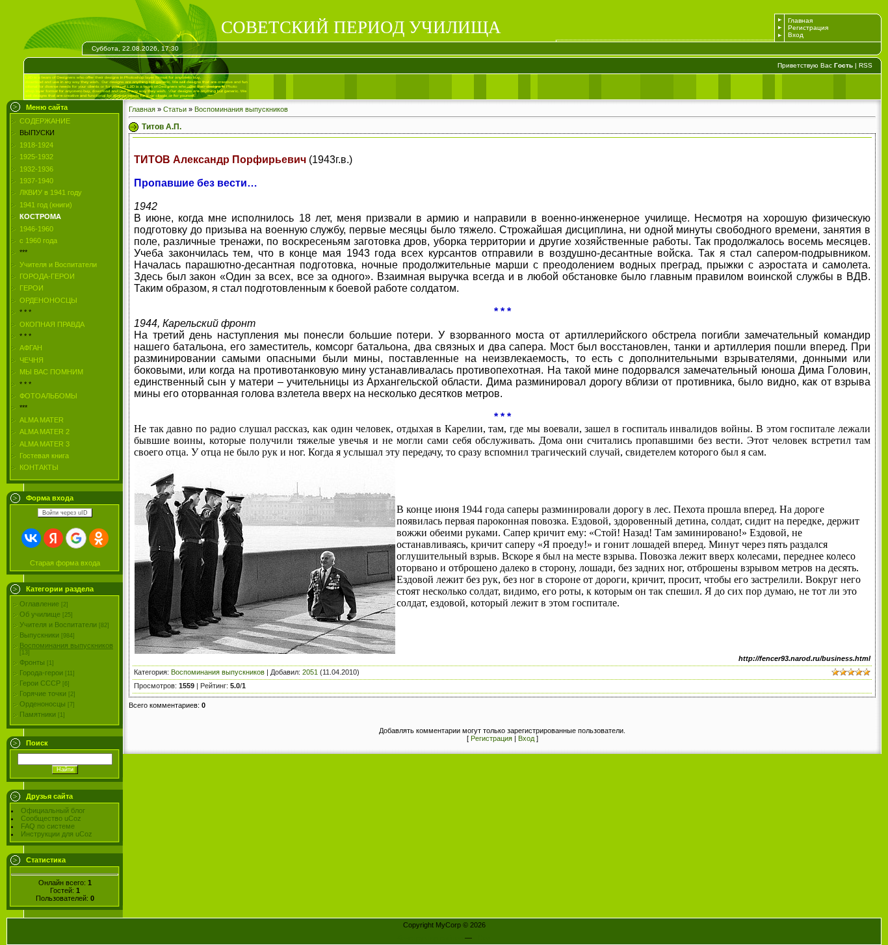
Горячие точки (43, 693)
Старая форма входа (65, 563)
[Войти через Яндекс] (53, 538)
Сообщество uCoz (51, 818)
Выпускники (39, 635)
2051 (310, 672)
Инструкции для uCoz (56, 834)
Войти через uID (65, 513)
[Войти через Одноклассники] (99, 538)
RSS (865, 65)
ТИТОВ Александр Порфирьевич (221, 159)
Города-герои (41, 673)
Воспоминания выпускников (66, 645)
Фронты (32, 662)
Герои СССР (40, 683)
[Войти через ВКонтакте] (31, 538)
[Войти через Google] (76, 538)
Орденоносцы (43, 704)
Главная (800, 20)
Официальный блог (53, 810)
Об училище (40, 614)
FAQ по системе (48, 826)
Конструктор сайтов (430, 938)
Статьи (175, 109)
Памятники (38, 714)
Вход (795, 34)
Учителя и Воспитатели (58, 624)
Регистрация (808, 27)
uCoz (482, 938)
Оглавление (39, 604)
